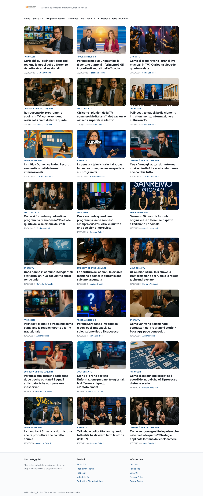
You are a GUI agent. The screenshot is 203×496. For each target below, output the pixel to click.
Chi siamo (134, 464)
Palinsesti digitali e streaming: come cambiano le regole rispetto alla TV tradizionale (48, 327)
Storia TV (38, 18)
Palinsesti (73, 18)
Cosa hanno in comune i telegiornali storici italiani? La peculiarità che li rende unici (48, 275)
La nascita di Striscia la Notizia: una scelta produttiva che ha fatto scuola (48, 435)
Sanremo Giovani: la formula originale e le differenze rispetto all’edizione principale (151, 220)
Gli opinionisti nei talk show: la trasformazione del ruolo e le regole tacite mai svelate (154, 275)
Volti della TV (88, 18)
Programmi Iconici (55, 18)
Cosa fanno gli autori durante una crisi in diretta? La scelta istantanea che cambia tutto (154, 168)
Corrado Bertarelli (45, 176)
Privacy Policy (136, 477)
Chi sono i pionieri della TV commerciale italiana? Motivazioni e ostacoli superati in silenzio (101, 116)
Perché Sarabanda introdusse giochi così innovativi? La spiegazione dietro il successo (98, 327)
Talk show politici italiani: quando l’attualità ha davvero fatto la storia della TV (100, 435)
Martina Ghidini (44, 73)
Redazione (135, 468)
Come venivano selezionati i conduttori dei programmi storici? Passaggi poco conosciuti (153, 327)
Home (27, 18)
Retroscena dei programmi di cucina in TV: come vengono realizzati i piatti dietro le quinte (45, 116)
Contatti (133, 473)
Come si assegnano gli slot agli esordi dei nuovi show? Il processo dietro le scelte (153, 379)
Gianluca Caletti (96, 124)
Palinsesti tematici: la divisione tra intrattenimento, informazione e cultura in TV (153, 116)
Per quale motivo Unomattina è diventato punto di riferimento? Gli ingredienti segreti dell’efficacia (100, 64)
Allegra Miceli (42, 336)
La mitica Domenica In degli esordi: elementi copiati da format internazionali (47, 168)
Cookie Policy (136, 481)
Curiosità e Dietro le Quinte (113, 18)
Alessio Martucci (44, 124)
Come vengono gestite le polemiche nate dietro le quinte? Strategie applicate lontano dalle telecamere (154, 435)
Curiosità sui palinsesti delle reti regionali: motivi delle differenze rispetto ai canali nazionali (46, 64)
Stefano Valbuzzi (150, 284)
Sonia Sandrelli (149, 73)
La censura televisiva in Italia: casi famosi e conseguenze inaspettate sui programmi (100, 168)
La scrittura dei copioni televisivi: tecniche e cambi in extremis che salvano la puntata (99, 275)
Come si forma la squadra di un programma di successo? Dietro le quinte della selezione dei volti (47, 220)
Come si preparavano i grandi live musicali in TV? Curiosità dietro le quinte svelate (153, 64)
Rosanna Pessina (97, 73)
